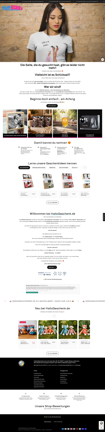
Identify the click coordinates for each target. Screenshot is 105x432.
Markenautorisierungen (39, 379)
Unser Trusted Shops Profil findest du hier (52, 408)
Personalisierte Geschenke (66, 373)
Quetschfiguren (63, 379)
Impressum (43, 429)
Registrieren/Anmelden (39, 386)
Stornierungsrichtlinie (49, 429)
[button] (102, 59)
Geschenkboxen (64, 383)
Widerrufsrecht (20, 429)
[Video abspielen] (52, 33)
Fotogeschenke (63, 375)
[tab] (24, 167)
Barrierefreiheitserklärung (39, 381)
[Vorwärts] (85, 167)
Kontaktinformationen (38, 429)
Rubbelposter (63, 381)
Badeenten (62, 377)
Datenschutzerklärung (26, 429)
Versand (33, 429)
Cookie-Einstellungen (58, 421)
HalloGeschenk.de (44, 340)
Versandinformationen (39, 384)
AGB (30, 429)
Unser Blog (36, 377)
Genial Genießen (24, 192)
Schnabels (23, 340)
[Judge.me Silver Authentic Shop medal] (60, 273)
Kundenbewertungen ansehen (32, 292)
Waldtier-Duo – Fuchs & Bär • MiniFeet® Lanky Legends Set (86, 344)
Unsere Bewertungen (38, 375)
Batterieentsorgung (38, 383)
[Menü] (103, 421)
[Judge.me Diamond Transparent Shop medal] (55, 273)
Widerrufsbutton (47, 421)
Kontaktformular (37, 373)
